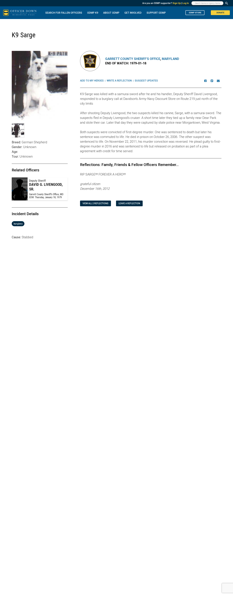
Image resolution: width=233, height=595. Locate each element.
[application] (40, 284)
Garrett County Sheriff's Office (132, 59)
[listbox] (40, 224)
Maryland (170, 59)
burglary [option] (18, 223)
